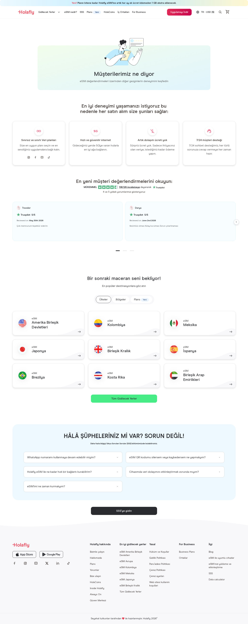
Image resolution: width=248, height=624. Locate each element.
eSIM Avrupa (126, 561)
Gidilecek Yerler (46, 12)
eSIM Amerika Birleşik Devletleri (131, 553)
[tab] (141, 299)
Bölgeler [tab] (121, 299)
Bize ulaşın (95, 576)
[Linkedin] (58, 563)
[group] (73, 457)
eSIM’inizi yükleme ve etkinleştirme (220, 566)
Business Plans (187, 552)
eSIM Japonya (127, 579)
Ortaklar (183, 558)
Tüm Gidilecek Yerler (130, 592)
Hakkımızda (96, 558)
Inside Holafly (97, 588)
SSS (211, 573)
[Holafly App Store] (24, 554)
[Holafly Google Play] (51, 554)
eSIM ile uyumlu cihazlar (221, 558)
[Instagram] (25, 563)
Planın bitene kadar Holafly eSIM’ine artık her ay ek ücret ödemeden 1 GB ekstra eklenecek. (124, 3)
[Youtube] (36, 563)
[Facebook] (14, 563)
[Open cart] (228, 12)
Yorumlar (94, 570)
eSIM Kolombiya (128, 567)
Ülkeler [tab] (103, 299)
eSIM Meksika (127, 573)
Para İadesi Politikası (159, 564)
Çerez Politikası (157, 570)
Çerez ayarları (156, 576)
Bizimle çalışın (97, 552)
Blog (211, 552)
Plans (92, 564)
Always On (95, 594)
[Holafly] (41, 545)
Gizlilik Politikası (157, 558)
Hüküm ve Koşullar (159, 552)
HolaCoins (95, 582)
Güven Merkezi (98, 600)
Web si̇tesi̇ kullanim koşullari (159, 584)
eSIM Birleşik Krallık (130, 585)
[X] (47, 563)
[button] (220, 12)
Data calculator (217, 579)
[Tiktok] (68, 563)
